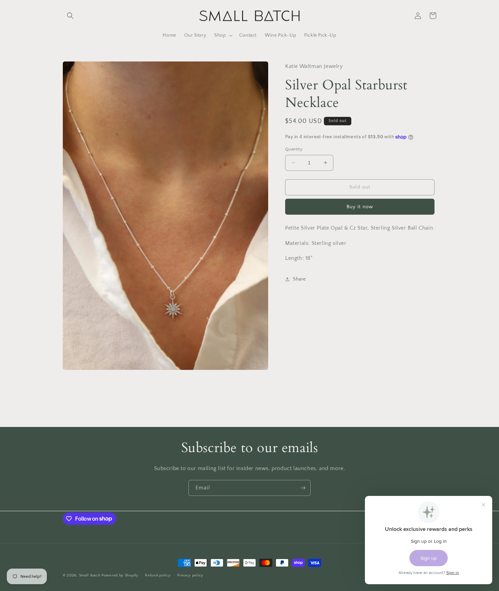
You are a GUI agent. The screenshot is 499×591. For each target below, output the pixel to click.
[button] (70, 15)
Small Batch (89, 575)
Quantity (293, 149)
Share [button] (299, 279)
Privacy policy (190, 575)
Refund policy (157, 575)
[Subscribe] (302, 488)
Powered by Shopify (119, 575)
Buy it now (360, 207)
